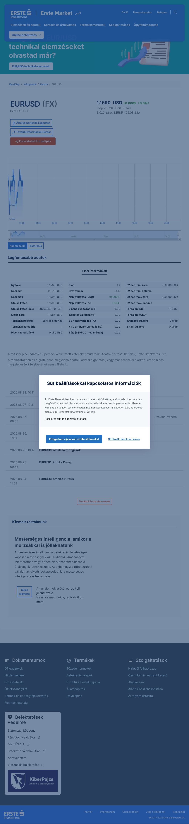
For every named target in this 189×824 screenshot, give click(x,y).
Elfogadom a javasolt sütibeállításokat (74, 439)
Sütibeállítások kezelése (124, 439)
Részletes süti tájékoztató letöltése (66, 418)
